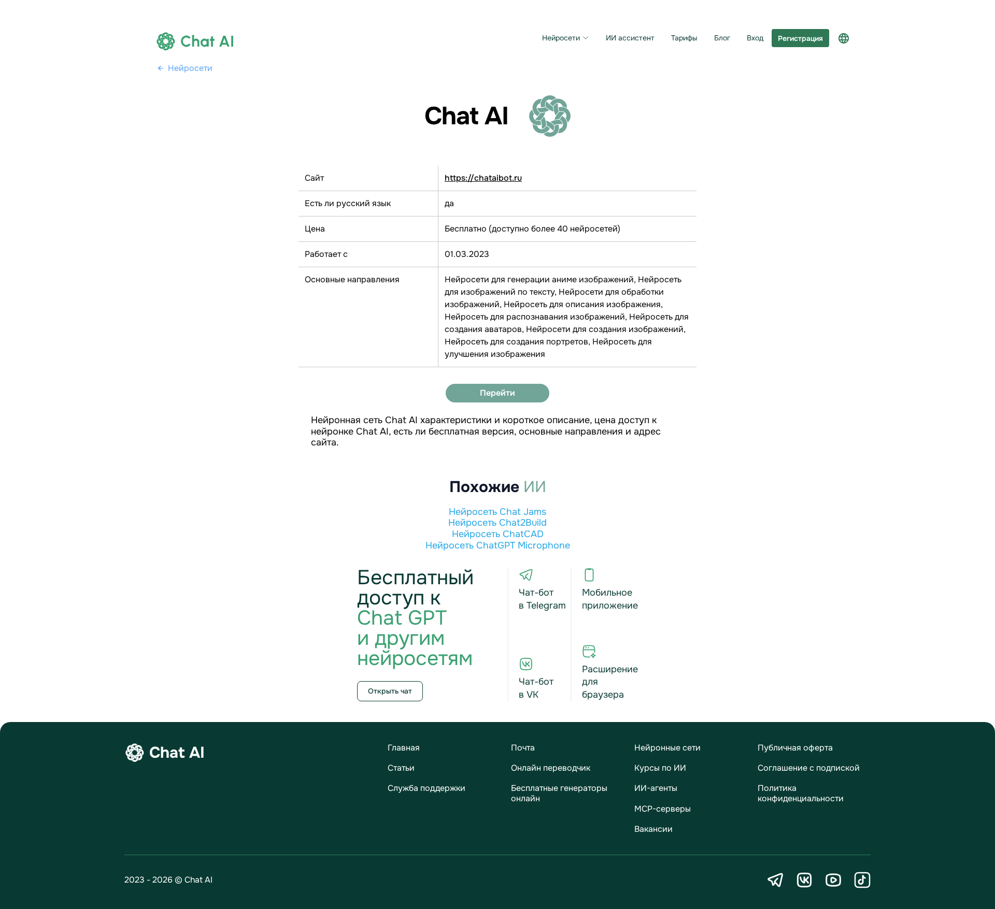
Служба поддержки (426, 788)
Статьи (401, 767)
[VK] (804, 880)
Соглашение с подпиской (809, 767)
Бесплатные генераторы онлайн (559, 793)
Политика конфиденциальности (801, 793)
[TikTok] (862, 880)
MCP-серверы (662, 808)
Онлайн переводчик (550, 767)
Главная (404, 747)
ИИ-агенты (655, 788)
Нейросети (561, 38)
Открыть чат (390, 691)
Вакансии (653, 829)
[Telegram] (775, 880)
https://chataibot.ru (483, 177)
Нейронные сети (667, 747)
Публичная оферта (795, 747)
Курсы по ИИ (660, 767)
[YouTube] (833, 880)
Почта (523, 747)
